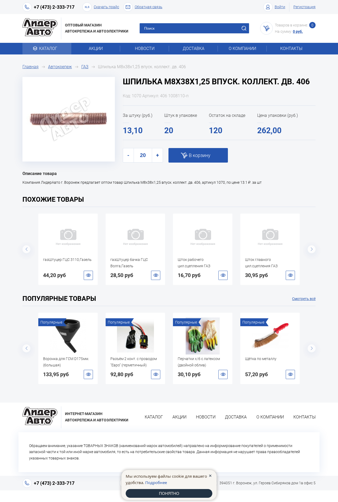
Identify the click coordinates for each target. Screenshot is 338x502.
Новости (144, 48)
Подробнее (156, 482)
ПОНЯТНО (169, 493)
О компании (242, 48)
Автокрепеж (60, 66)
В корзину (199, 155)
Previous (26, 249)
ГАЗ (84, 66)
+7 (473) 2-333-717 (54, 7)
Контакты (291, 48)
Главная (30, 66)
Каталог (48, 48)
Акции (96, 48)
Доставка (193, 48)
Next (312, 249)
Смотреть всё (304, 299)
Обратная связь (148, 7)
